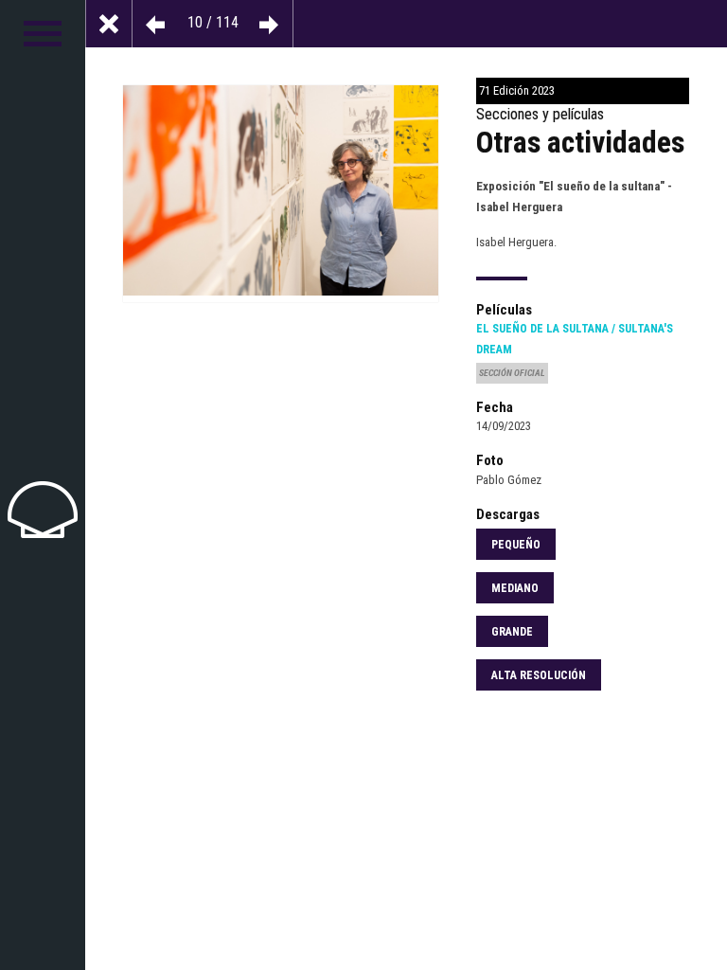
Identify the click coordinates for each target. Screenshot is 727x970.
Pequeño (516, 544)
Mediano (515, 588)
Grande (512, 631)
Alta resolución (538, 675)
